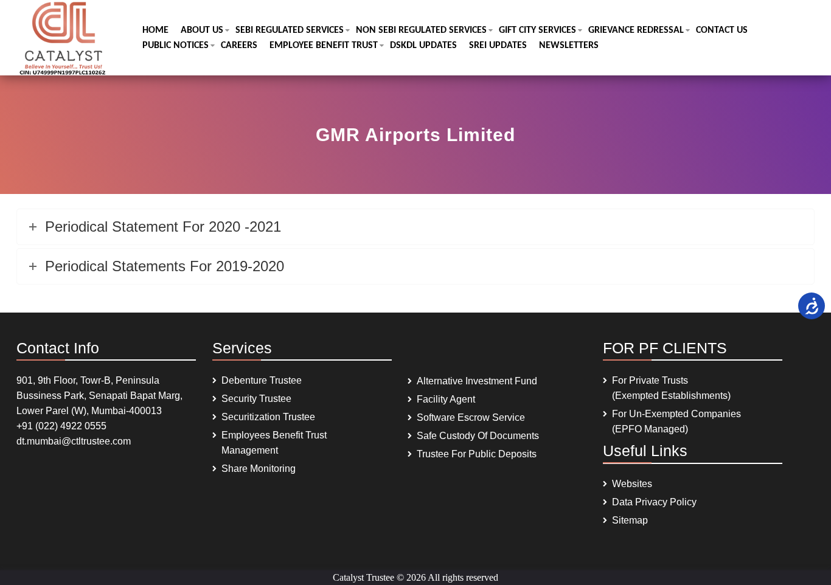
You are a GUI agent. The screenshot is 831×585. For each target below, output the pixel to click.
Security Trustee (256, 398)
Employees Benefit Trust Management (274, 442)
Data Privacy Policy (654, 502)
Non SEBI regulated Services (421, 30)
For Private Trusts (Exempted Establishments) (671, 388)
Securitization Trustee (268, 417)
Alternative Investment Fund (477, 381)
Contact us (722, 30)
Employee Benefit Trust (323, 45)
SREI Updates (498, 45)
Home (155, 30)
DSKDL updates (423, 45)
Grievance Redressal (636, 30)
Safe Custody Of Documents (478, 436)
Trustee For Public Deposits (477, 454)
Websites (632, 484)
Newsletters (569, 45)
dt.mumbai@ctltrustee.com (73, 441)
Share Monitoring (258, 468)
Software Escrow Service (471, 417)
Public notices (175, 45)
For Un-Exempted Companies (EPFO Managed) (676, 421)
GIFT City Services (537, 30)
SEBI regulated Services (289, 30)
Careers (239, 45)
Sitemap (630, 520)
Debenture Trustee (261, 380)
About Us (202, 30)
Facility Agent (446, 399)
